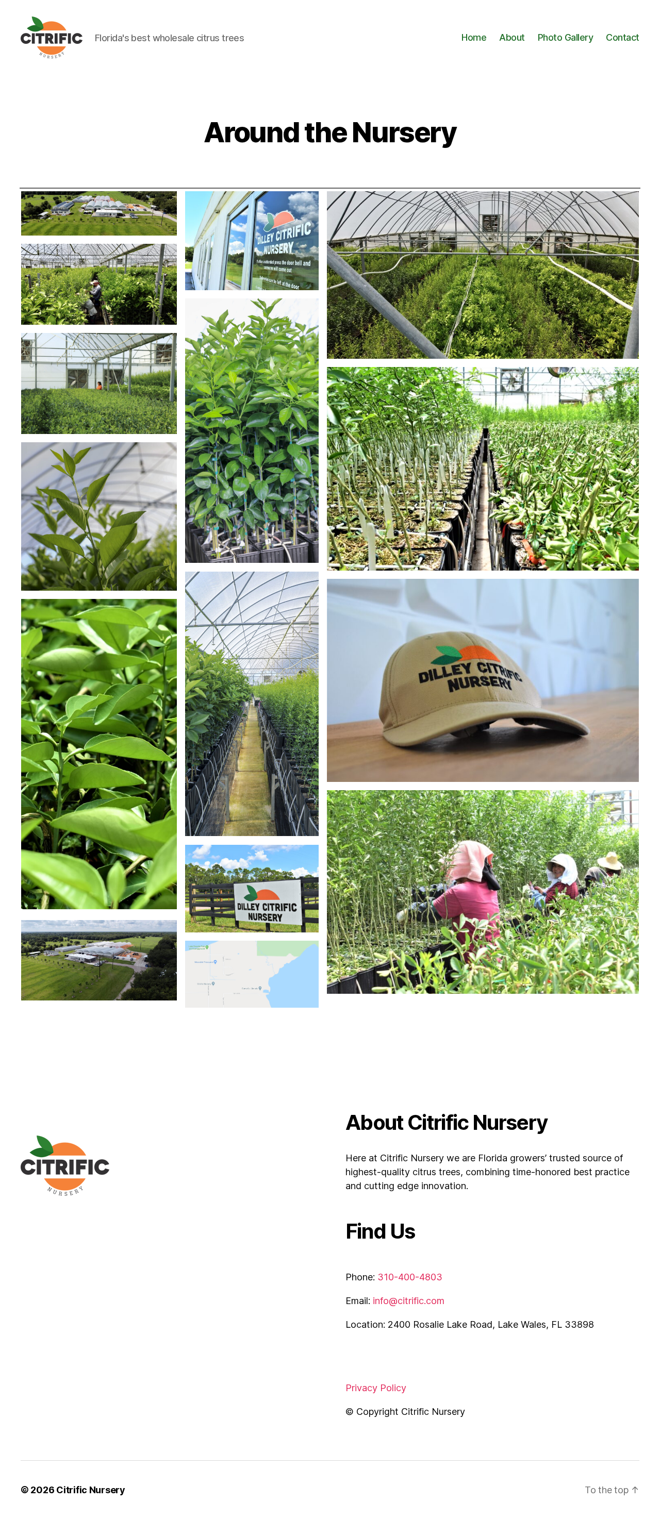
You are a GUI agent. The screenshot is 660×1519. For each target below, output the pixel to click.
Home (473, 37)
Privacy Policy (375, 1387)
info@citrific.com (408, 1300)
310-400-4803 (409, 1277)
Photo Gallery (565, 37)
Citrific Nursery (90, 1489)
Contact (622, 37)
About (512, 37)
